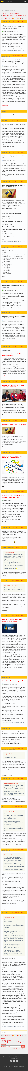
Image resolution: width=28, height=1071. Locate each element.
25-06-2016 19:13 (19, 912)
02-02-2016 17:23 (19, 547)
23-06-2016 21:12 (19, 677)
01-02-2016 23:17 (19, 491)
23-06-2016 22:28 (19, 778)
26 (25, 18)
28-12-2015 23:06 (19, 346)
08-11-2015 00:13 (19, 181)
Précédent (8, 18)
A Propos (4, 1056)
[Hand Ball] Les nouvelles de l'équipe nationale (14, 1042)
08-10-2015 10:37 (19, 111)
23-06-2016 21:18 (19, 728)
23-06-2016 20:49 (19, 615)
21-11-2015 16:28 (19, 281)
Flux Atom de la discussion (20, 1049)
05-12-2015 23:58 (19, 312)
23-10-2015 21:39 (19, 120)
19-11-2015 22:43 (19, 247)
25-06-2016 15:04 (19, 806)
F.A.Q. (24, 1056)
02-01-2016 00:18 (19, 381)
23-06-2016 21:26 (19, 749)
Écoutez (4, 375)
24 (20, 18)
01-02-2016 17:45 (19, 452)
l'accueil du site (22, 1051)
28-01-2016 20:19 (19, 420)
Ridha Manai (5, 105)
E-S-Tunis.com (8, 1)
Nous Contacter (15, 1058)
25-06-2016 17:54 (19, 850)
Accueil (3, 13)
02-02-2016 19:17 (19, 580)
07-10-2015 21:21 (19, 21)
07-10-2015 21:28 (19, 56)
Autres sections (13, 13)
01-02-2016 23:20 (19, 527)
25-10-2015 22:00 (19, 152)
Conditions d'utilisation (15, 1056)
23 (17, 18)
